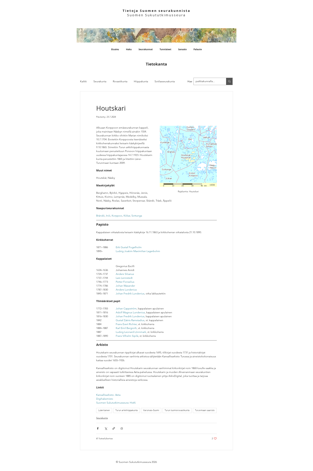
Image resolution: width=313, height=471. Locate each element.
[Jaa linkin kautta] (113, 428)
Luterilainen (104, 410)
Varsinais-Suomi (151, 410)
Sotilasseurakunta (165, 81)
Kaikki (83, 81)
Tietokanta (156, 64)
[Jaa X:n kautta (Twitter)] (105, 428)
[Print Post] (121, 428)
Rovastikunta (120, 81)
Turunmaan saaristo (205, 410)
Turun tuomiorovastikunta (177, 410)
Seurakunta (99, 81)
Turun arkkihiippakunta (126, 410)
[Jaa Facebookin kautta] (97, 428)
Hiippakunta (141, 81)
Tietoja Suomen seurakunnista (156, 10)
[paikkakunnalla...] (229, 81)
